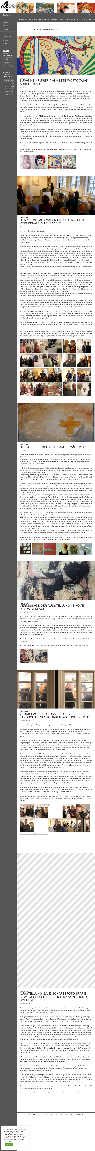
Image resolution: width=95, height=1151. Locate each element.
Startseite (23, 19)
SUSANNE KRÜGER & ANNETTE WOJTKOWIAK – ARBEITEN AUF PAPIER (55, 82)
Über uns (5, 29)
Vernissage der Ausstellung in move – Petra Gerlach (53, 607)
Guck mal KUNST (8, 59)
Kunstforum (44, 19)
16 (51, 1114)
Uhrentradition (88, 19)
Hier (21, 645)
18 (61, 1114)
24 (71, 1114)
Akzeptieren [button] (9, 1144)
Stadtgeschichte (57, 19)
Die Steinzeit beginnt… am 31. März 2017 (53, 447)
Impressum (6, 40)
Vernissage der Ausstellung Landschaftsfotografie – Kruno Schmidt (55, 715)
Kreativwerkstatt (73, 19)
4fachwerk (7, 15)
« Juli (4, 99)
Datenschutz (6, 43)
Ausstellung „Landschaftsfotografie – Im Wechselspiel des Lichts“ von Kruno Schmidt (54, 997)
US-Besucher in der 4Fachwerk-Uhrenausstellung (8, 64)
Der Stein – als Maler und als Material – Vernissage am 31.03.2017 (54, 221)
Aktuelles (33, 19)
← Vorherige (33, 1114)
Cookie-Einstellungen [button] (11, 1142)
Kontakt (5, 33)
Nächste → (79, 1114)
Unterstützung (7, 36)
